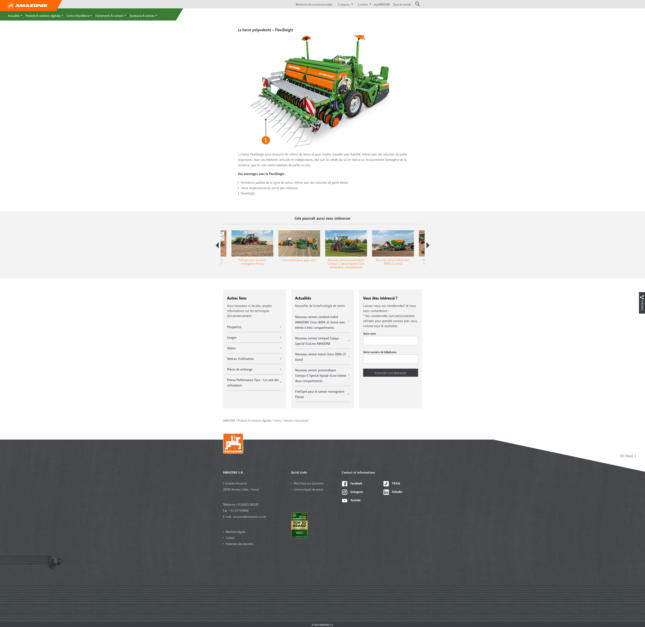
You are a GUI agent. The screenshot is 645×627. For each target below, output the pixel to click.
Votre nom (369, 333)
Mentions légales (236, 531)
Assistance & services (142, 15)
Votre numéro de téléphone (379, 351)
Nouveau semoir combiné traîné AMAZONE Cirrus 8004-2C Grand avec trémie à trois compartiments (320, 322)
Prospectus (234, 326)
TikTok (395, 483)
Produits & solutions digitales (43, 15)
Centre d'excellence (78, 15)
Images (232, 337)
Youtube (355, 499)
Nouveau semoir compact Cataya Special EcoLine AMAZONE (317, 340)
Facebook (356, 483)
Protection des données (239, 543)
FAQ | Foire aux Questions (309, 483)
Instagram (356, 491)
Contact (230, 537)
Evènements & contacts (109, 15)
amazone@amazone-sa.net (249, 516)
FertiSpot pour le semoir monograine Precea (319, 394)
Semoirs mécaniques (296, 420)
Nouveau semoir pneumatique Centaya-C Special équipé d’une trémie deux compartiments (320, 375)
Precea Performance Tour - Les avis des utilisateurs (253, 382)
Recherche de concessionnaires (314, 4)
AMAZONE (229, 420)
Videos (231, 348)
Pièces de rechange (239, 369)
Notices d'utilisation (240, 358)
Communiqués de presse (308, 489)
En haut (626, 456)
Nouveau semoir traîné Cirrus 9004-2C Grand (320, 356)
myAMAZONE (382, 4)
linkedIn (396, 491)
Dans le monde (402, 4)
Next (428, 245)
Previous (217, 245)
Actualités (14, 15)
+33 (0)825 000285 (247, 504)
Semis (277, 420)
